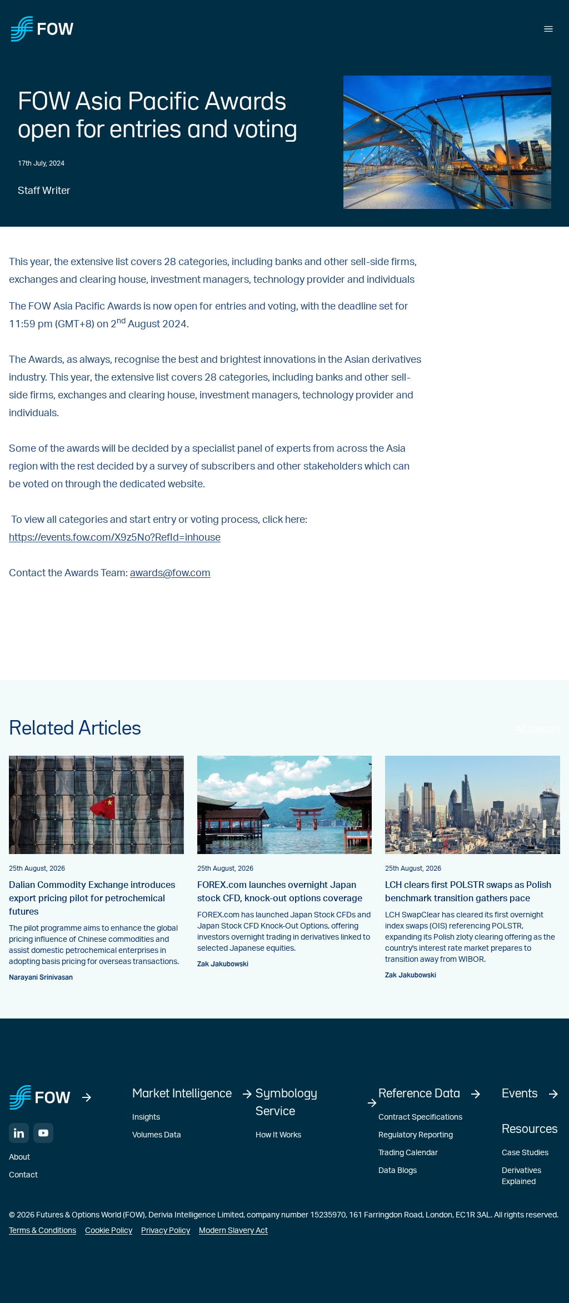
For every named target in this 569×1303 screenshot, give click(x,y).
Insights (146, 1117)
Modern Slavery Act (233, 1231)
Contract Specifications (420, 1117)
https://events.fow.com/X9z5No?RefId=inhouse (115, 538)
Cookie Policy (108, 1231)
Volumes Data (156, 1135)
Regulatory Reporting (415, 1135)
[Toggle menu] (548, 28)
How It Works (278, 1135)
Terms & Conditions (42, 1231)
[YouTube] (43, 1133)
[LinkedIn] (19, 1133)
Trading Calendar (408, 1153)
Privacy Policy (165, 1231)
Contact (23, 1175)
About (19, 1157)
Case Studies (525, 1153)
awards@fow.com (170, 573)
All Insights (537, 729)
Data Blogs (397, 1171)
